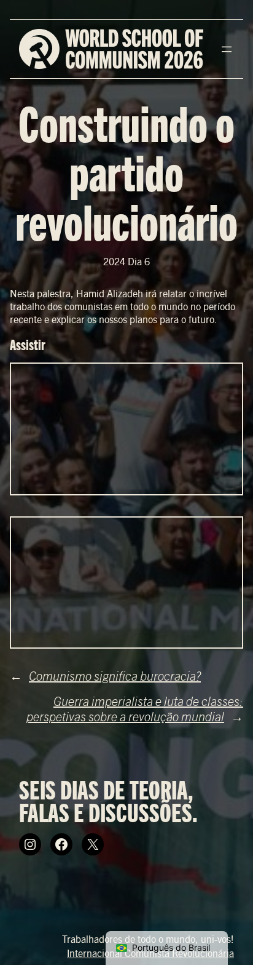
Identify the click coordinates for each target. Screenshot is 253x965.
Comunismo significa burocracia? (115, 675)
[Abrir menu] (226, 49)
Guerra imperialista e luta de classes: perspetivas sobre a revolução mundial (134, 708)
